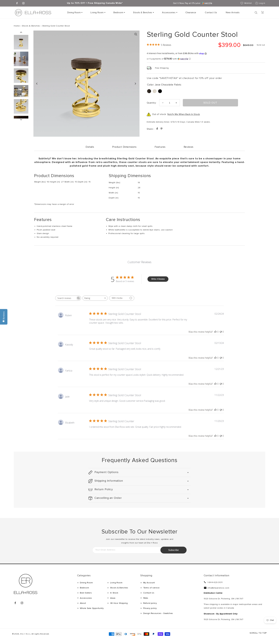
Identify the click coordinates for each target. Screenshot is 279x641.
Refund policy (150, 603)
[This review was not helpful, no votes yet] (221, 331)
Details (90, 146)
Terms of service (151, 587)
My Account (149, 582)
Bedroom (118, 12)
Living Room (97, 12)
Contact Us (148, 593)
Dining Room (74, 12)
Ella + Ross (25, 634)
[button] (75, 12)
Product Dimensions (124, 146)
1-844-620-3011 (215, 582)
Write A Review (158, 279)
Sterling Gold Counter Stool (56, 26)
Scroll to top (258, 633)
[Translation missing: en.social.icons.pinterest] (161, 129)
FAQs (145, 598)
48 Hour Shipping (118, 603)
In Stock (113, 593)
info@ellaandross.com (218, 588)
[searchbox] (65, 298)
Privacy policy (150, 608)
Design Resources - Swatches (158, 613)
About (82, 603)
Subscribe (173, 550)
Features (160, 146)
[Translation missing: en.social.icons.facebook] (157, 129)
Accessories (169, 12)
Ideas (112, 598)
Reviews (188, 146)
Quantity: (151, 102)
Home (17, 26)
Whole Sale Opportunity (91, 608)
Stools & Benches (142, 12)
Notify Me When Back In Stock (183, 114)
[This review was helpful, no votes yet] (215, 331)
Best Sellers (85, 593)
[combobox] (95, 298)
